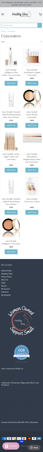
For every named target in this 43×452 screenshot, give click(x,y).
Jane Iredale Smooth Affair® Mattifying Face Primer (11, 201)
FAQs (3, 283)
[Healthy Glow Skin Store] (21, 14)
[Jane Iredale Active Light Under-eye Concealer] (11, 141)
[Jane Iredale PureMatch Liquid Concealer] (32, 57)
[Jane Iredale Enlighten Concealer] (11, 228)
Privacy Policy (6, 277)
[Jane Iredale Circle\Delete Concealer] (32, 99)
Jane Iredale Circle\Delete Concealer (32, 114)
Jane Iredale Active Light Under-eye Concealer (11, 156)
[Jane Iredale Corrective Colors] (32, 186)
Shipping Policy (7, 274)
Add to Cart (11, 83)
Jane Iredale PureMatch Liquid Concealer (32, 72)
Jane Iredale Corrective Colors (32, 200)
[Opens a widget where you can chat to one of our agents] (34, 448)
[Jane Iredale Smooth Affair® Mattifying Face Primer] (11, 186)
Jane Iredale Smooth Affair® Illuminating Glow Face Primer (11, 114)
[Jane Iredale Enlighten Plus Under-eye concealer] (11, 57)
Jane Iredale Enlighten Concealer (11, 242)
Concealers (11, 31)
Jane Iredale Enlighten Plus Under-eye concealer (11, 72)
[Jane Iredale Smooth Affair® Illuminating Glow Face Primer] (11, 99)
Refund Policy (6, 271)
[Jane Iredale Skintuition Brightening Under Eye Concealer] (32, 137)
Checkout (4, 292)
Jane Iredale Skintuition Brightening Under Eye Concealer (31, 158)
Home (3, 31)
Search (4, 286)
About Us (4, 280)
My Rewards (6, 295)
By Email (34, 422)
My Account (5, 289)
